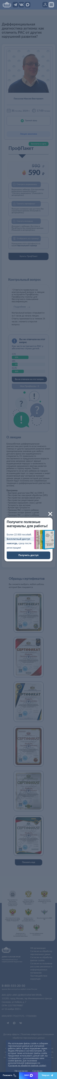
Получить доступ (28, 555)
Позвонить (7, 1075)
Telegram (45, 1075)
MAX (26, 1075)
